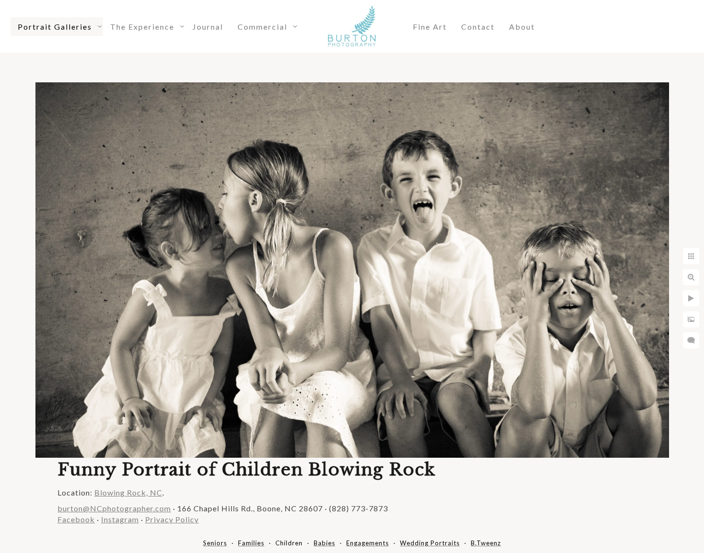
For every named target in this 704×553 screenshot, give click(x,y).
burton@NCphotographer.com (114, 508)
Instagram (120, 519)
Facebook (76, 519)
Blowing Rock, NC (128, 492)
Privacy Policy (172, 519)
